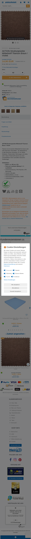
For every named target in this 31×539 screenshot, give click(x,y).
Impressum (7, 266)
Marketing (9, 273)
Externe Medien (19, 273)
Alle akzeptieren (15, 284)
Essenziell (9, 270)
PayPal (8, 276)
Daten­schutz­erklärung (9, 264)
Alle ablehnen (15, 288)
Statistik (17, 270)
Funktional (16, 276)
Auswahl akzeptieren (15, 291)
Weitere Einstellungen (9, 279)
